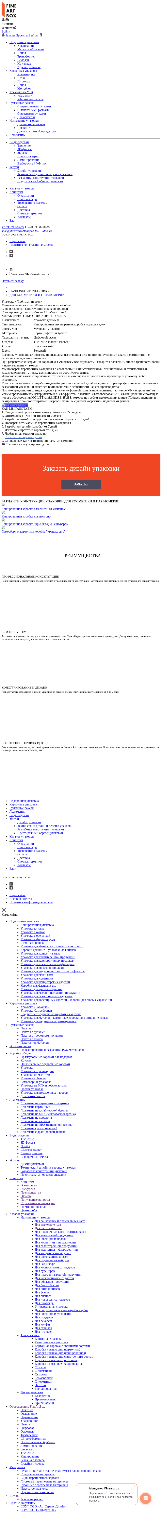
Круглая (26, 1060)
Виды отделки (19, 1135)
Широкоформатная (33, 1438)
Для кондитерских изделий (53, 1253)
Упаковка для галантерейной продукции (48, 957)
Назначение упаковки (35, 1217)
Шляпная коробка (32, 942)
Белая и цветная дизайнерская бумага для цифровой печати (61, 1470)
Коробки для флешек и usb (38, 985)
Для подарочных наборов (52, 1260)
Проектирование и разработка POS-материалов (53, 1049)
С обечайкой (43, 1370)
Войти (6, 31)
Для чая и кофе (45, 1263)
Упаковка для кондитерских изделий (45, 982)
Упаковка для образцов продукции (44, 967)
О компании (29, 1185)
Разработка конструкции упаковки (44, 1171)
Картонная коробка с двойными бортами (62, 1346)
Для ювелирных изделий (51, 1239)
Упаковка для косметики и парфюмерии (47, 964)
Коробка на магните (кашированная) (59, 1363)
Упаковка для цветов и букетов (41, 989)
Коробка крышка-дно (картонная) (57, 1349)
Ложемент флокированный (39, 1128)
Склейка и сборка (32, 1463)
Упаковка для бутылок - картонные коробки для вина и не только (64, 1017)
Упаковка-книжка (32, 928)
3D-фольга (28, 1142)
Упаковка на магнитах (36, 1074)
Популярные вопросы (35, 1199)
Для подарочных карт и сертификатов (60, 1231)
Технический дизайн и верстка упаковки (48, 1167)
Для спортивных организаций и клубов (61, 1310)
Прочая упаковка (32, 1089)
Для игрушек (43, 1331)
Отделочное (29, 1413)
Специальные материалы (38, 1474)
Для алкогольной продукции (54, 1235)
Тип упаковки (30, 1335)
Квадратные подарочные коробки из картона (51, 1014)
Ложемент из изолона (35, 1121)
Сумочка (41, 1374)
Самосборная (44, 1378)
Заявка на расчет (32, 1499)
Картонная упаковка (23, 1003)
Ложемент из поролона (36, 1117)
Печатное (27, 1410)
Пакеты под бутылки (35, 1042)
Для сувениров (45, 1271)
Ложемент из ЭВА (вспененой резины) (47, 1124)
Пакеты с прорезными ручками (42, 1035)
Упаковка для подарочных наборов (44, 1092)
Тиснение (27, 1139)
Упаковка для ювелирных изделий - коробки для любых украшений (66, 999)
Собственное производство (23, 437)
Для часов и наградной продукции (58, 1274)
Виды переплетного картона (40, 1478)
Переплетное (29, 1417)
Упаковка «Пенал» (33, 1078)
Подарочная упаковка (24, 921)
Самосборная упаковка (36, 1082)
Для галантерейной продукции (56, 1246)
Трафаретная (29, 1435)
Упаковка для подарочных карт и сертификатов (53, 971)
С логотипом (43, 1381)
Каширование (30, 1456)
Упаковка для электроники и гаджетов (47, 996)
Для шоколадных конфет (51, 1256)
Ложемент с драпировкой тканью (43, 1131)
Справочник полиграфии (38, 1203)
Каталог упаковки (21, 1214)
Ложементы (17, 1099)
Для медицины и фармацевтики (56, 1249)
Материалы (17, 1467)
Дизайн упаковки (32, 1164)
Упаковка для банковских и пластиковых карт (52, 946)
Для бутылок (43, 1328)
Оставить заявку (13, 281)
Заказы (10, 35)
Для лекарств (44, 1321)
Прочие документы (22, 1502)
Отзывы (26, 1196)
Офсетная (27, 1431)
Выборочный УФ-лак (35, 1156)
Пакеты (26, 1028)
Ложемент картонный (35, 1107)
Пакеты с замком (32, 1039)
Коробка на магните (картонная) (56, 1360)
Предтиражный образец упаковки (43, 1174)
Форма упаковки (32, 1392)
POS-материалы (20, 1046)
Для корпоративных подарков (55, 1267)
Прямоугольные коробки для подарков (47, 1057)
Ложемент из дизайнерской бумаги (44, 1110)
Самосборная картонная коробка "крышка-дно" (34, 531)
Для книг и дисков (47, 1288)
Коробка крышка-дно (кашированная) (60, 1353)
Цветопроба (29, 1210)
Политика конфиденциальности (31, 244)
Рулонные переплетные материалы (44, 1485)
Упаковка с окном (33, 932)
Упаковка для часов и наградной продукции (50, 992)
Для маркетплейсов (48, 1224)
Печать (25, 1424)
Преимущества (31, 1192)
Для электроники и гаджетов (54, 1278)
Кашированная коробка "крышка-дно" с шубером (35, 524)
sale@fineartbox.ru (14, 230)
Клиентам (16, 1178)
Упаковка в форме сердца (38, 939)
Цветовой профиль (33, 1206)
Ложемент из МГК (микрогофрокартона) (48, 1114)
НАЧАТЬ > (81, 484)
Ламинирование (31, 1153)
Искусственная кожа (34, 1488)
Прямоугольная (45, 1399)
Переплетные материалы (37, 1492)
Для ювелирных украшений (54, 1313)
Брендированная (46, 1388)
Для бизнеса (43, 1296)
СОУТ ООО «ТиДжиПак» (38, 1510)
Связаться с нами (16, 405)
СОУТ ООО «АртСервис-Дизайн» (44, 1506)
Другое (14, 1495)
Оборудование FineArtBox (27, 1406)
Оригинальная (44, 1403)
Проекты (22, 35)
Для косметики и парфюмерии (55, 1242)
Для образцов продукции (52, 1281)
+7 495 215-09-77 (13, 227)
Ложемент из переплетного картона (45, 1103)
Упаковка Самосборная (36, 1010)
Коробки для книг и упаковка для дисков (48, 950)
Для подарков (44, 1317)
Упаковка (27, 1067)
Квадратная (42, 1395)
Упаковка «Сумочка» (35, 1007)
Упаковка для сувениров (37, 978)
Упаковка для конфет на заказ (40, 953)
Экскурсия (28, 1189)
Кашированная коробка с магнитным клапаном (34, 509)
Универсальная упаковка (51, 1306)
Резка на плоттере (33, 1460)
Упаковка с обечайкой (35, 935)
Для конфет (42, 1324)
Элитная (40, 1385)
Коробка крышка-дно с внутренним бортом (64, 1356)
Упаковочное (29, 1420)
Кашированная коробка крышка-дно (26, 516)
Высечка (26, 1449)
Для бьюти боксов (33, 1096)
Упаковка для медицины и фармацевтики (48, 1021)
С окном (40, 1367)
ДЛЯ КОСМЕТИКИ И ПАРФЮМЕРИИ (37, 294)
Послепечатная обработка (38, 1442)
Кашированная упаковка (37, 925)
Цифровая (27, 1428)
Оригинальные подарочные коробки (45, 1064)
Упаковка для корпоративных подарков (47, 960)
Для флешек (43, 1292)
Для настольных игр (48, 1228)
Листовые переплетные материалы (44, 1481)
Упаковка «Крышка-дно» (37, 1071)
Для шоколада (44, 1303)
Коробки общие (20, 1053)
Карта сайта (17, 241)
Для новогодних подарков (52, 1299)
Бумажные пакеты (21, 1024)
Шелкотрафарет (31, 1149)
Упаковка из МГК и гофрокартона (44, 1085)
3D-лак (25, 1146)
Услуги (14, 1160)
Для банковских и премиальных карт (60, 1221)
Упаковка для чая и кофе (37, 975)
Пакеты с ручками (33, 1032)
